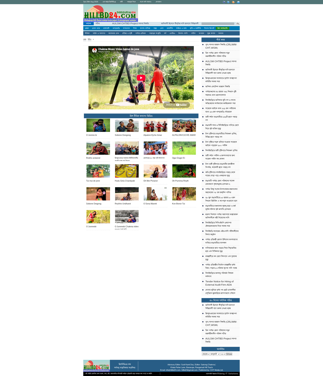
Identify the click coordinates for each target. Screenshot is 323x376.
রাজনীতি (170, 28)
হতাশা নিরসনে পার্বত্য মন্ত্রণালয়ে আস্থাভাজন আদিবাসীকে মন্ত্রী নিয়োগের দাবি (221, 216)
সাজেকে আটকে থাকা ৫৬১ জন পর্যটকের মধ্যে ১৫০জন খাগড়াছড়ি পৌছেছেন (220, 110)
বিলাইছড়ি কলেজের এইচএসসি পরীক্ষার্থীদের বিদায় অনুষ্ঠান (221, 233)
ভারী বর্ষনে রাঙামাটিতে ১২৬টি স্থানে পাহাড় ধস (221, 119)
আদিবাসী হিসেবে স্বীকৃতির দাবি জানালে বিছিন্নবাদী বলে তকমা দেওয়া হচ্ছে (176, 23)
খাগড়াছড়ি (116, 28)
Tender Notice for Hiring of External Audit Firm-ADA (219, 283)
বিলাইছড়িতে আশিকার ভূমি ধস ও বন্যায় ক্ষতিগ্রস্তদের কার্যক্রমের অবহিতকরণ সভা (220, 102)
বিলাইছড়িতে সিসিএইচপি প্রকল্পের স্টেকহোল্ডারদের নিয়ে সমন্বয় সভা (218, 224)
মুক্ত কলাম (211, 33)
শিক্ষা (135, 28)
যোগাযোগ (158, 2)
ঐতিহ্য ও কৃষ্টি (127, 33)
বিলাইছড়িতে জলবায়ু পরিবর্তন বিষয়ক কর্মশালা (219, 275)
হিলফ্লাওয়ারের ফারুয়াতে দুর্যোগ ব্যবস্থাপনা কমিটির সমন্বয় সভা (221, 80)
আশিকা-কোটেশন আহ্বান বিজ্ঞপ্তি (217, 86)
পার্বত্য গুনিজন (140, 33)
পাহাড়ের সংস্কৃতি (155, 33)
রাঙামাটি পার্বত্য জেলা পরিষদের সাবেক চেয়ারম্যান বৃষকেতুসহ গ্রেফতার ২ (219, 182)
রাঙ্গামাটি (106, 28)
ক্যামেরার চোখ (114, 33)
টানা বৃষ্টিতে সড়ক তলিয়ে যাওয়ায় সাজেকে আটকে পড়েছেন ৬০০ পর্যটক (221, 144)
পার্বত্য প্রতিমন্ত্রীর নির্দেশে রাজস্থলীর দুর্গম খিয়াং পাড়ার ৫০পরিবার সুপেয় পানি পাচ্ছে (221, 266)
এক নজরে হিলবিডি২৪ (109, 2)
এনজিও (172, 33)
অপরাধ (201, 33)
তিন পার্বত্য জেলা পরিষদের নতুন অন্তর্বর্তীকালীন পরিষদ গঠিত (217, 55)
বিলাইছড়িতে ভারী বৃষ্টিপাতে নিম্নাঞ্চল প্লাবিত (221, 150)
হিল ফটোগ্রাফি (223, 28)
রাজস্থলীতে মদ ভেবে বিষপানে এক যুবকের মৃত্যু (221, 258)
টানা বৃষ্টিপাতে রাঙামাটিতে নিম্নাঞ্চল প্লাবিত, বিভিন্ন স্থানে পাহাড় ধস (221, 135)
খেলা (162, 28)
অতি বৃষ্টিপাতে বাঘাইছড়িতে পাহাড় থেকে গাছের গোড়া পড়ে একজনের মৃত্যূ (220, 174)
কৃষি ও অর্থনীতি (195, 28)
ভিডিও (89, 39)
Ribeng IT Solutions (227, 374)
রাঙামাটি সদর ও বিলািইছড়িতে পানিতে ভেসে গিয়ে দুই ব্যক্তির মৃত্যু (222, 127)
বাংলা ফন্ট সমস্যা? (145, 2)
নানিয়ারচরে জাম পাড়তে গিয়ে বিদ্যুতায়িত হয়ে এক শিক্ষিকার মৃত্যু (220, 250)
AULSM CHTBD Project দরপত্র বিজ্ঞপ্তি (118, 23)
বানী (121, 2)
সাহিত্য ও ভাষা (181, 28)
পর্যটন (193, 33)
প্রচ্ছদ (87, 28)
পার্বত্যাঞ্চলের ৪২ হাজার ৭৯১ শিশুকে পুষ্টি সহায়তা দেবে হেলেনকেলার (220, 93)
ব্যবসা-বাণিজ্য (145, 28)
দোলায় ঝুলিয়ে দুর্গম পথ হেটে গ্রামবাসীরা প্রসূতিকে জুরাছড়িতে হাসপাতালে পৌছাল (220, 292)
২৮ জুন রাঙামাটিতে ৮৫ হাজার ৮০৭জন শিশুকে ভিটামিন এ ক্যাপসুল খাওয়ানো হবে (221, 199)
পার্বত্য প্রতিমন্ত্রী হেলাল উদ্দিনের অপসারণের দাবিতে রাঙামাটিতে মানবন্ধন (221, 241)
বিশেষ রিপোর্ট (209, 28)
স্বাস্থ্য (155, 28)
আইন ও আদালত (99, 33)
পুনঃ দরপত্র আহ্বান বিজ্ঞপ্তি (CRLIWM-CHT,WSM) (221, 46)
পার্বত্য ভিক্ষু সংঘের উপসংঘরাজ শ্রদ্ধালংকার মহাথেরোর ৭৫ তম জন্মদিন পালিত (221, 191)
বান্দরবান (126, 28)
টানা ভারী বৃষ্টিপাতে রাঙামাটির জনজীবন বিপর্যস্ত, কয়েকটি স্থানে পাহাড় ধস (220, 166)
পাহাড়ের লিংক (131, 2)
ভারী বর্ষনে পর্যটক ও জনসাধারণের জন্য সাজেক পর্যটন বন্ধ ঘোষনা (220, 157)
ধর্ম (165, 33)
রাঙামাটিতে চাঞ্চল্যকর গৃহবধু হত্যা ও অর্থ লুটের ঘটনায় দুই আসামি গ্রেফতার (220, 208)
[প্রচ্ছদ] (110, 13)
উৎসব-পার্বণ (183, 33)
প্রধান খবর (96, 28)
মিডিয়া (87, 33)
